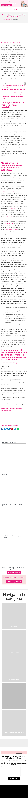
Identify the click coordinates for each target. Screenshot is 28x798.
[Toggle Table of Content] (24, 83)
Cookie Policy (18, 790)
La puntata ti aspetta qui (9, 363)
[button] (20, 10)
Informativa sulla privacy (12, 790)
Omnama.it (8, 216)
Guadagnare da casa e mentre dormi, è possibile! (14, 86)
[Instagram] (19, 10)
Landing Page (23, 790)
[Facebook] (14, 10)
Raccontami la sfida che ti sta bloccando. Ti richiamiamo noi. (8, 2)
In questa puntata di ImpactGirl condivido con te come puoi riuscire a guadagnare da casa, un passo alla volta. (14, 95)
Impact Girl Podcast (7, 42)
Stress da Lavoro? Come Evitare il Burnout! (12, 505)
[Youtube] (16, 10)
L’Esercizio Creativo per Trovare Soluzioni (11, 473)
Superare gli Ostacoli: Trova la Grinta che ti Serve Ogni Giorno (13, 568)
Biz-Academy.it (13, 208)
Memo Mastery (9, 223)
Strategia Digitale (16, 42)
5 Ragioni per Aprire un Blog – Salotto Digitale (13, 536)
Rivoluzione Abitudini (12, 229)
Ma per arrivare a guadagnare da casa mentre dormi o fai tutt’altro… (14, 90)
